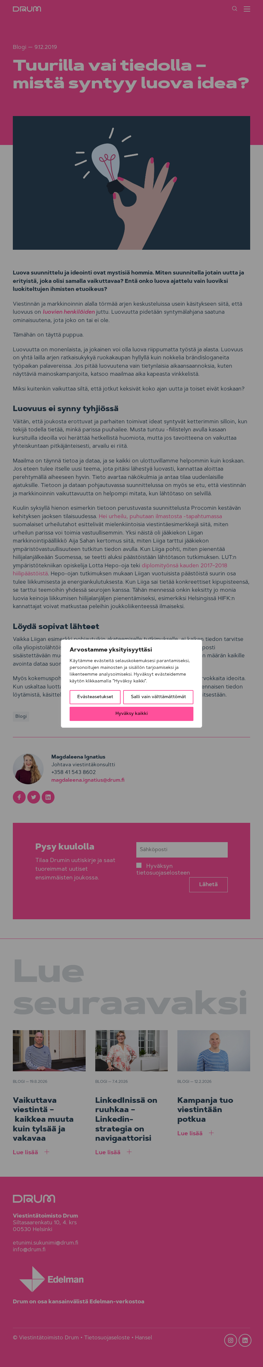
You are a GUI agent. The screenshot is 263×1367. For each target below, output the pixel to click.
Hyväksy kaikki (131, 714)
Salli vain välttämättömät (158, 697)
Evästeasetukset (95, 697)
